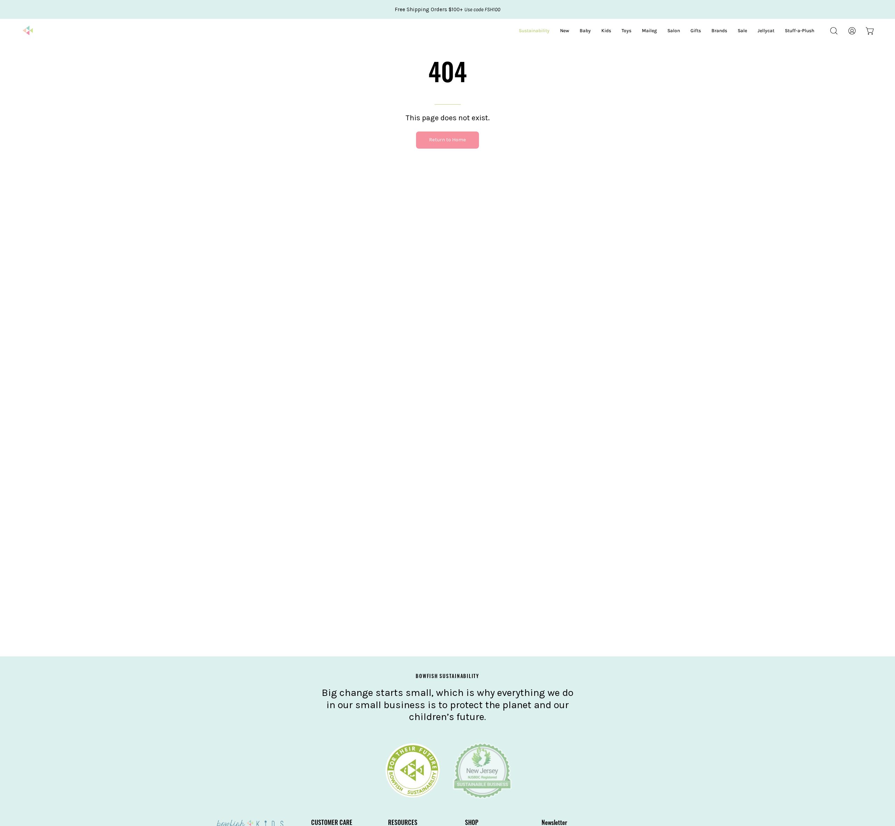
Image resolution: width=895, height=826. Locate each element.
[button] (833, 30)
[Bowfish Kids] (28, 30)
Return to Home (447, 140)
